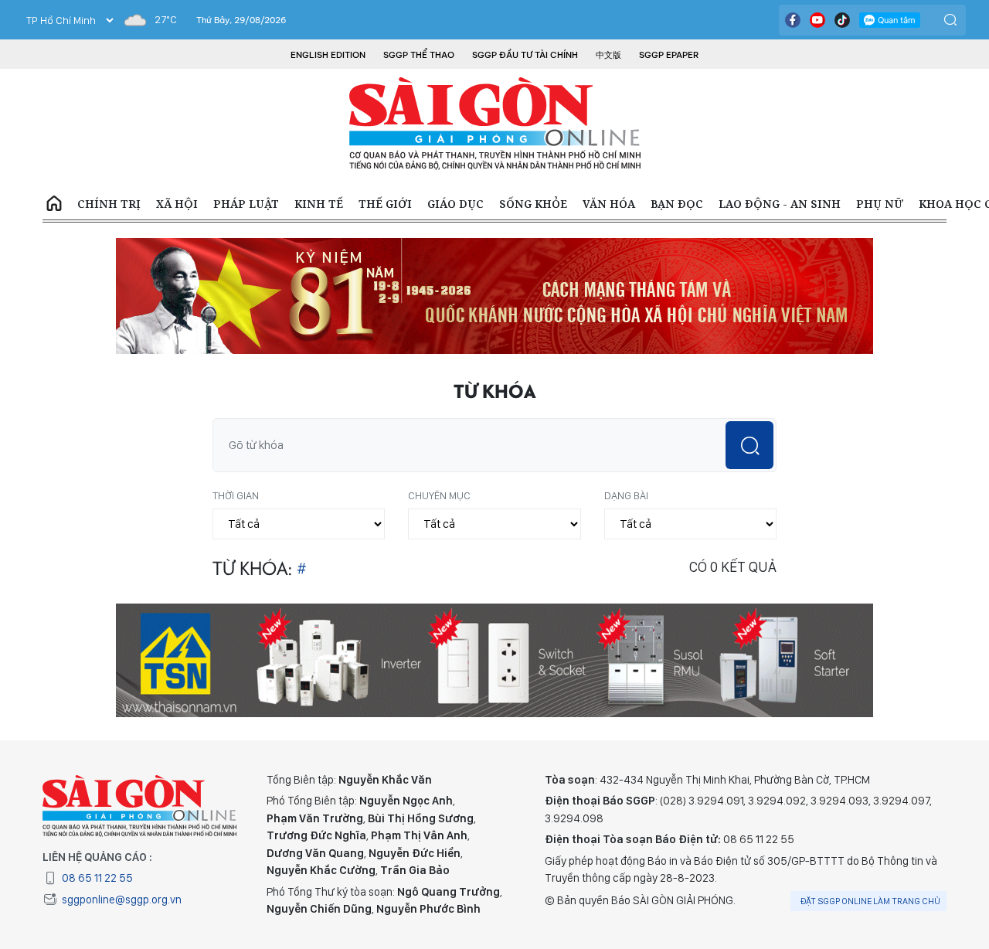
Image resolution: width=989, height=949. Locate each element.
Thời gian (235, 495)
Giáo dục (455, 203)
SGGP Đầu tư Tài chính (525, 54)
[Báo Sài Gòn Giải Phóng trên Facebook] (792, 20)
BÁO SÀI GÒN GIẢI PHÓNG (495, 123)
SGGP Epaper (669, 54)
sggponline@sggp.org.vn (122, 899)
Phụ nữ (879, 203)
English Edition (328, 54)
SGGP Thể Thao (418, 54)
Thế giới (385, 203)
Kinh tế (318, 203)
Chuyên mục (439, 495)
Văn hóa (609, 203)
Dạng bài (626, 495)
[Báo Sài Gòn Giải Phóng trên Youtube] (817, 20)
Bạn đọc (677, 203)
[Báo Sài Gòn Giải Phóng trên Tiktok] (842, 20)
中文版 (608, 54)
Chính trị (109, 203)
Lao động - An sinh (780, 203)
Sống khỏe (533, 203)
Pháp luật (246, 203)
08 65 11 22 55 (97, 878)
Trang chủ (54, 204)
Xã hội (177, 203)
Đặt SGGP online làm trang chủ (870, 901)
